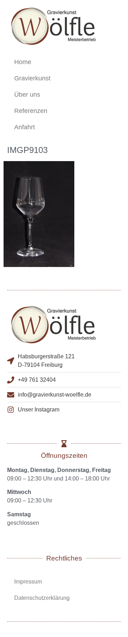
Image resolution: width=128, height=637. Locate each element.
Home (22, 62)
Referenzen (30, 110)
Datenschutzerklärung (42, 598)
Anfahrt (24, 127)
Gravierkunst (32, 78)
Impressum (28, 582)
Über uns (27, 94)
